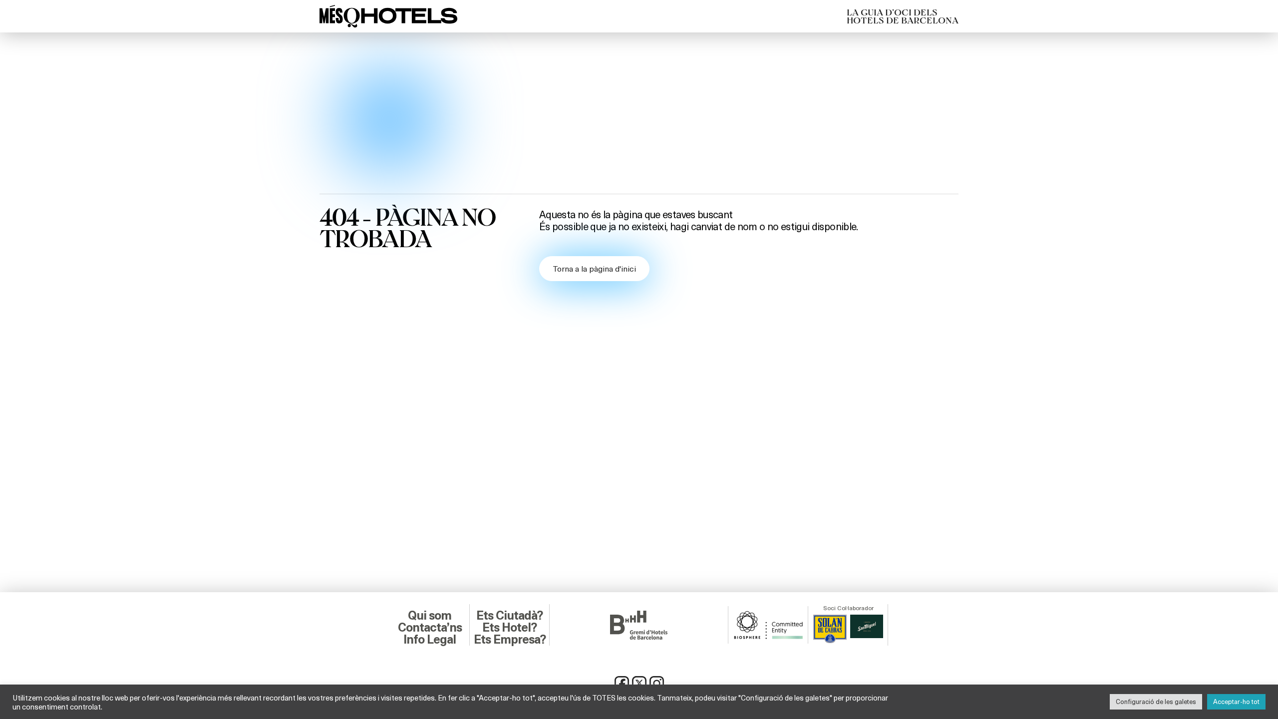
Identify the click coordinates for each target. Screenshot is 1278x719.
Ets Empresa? (510, 639)
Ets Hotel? (509, 627)
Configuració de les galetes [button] (1156, 701)
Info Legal (429, 639)
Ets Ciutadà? (509, 615)
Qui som (429, 615)
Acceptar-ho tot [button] (1236, 701)
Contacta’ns (430, 627)
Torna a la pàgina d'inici (594, 268)
